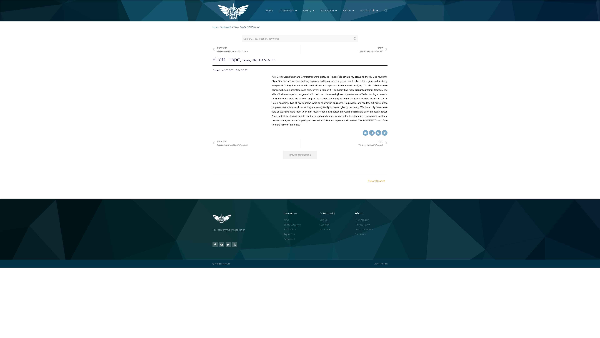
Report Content (376, 180)
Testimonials (226, 27)
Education (327, 10)
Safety (307, 10)
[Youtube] (221, 244)
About (347, 10)
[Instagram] (234, 244)
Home (269, 10)
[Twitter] (228, 244)
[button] (386, 11)
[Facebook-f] (215, 244)
